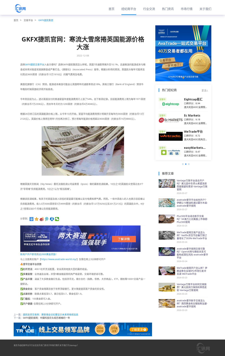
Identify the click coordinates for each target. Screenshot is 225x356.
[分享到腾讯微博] (47, 219)
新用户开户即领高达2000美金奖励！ (39, 254)
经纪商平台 (128, 9)
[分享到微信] (57, 219)
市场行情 (187, 9)
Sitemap (73, 345)
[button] (183, 78)
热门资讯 (168, 9)
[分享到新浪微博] (42, 219)
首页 (111, 9)
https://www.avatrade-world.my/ (59, 259)
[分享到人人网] (52, 219)
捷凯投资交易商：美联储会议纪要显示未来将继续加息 (50, 314)
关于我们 (205, 9)
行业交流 (149, 9)
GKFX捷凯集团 (45, 20)
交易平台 (28, 20)
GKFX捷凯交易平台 (34, 64)
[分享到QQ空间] (37, 219)
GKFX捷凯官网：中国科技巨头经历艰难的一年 (46, 317)
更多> (205, 90)
